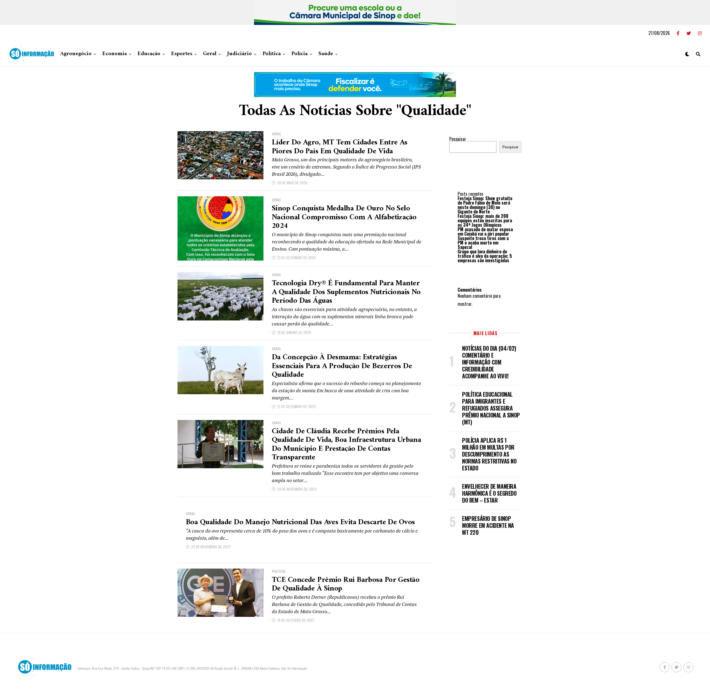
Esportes (181, 54)
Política (272, 54)
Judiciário (239, 54)
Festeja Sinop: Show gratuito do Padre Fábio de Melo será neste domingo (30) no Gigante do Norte (485, 205)
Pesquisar (457, 139)
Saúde (325, 54)
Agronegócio (76, 54)
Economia (114, 54)
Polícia (299, 54)
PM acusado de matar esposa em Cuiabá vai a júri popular (485, 231)
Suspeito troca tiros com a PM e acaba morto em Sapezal (483, 242)
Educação (149, 54)
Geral (209, 54)
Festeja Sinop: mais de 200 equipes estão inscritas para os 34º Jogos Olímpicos (485, 220)
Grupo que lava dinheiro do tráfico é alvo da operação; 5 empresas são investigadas (485, 256)
